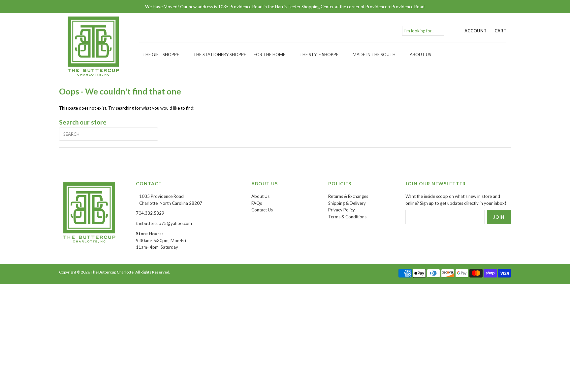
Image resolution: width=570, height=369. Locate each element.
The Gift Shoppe (160, 54)
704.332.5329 (150, 213)
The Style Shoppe (319, 54)
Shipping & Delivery (347, 203)
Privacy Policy (341, 209)
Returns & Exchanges (348, 196)
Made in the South (374, 54)
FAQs (256, 203)
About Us (420, 54)
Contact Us (262, 209)
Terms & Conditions (347, 216)
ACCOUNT (475, 30)
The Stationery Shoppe (219, 54)
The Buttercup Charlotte (112, 272)
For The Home (269, 54)
